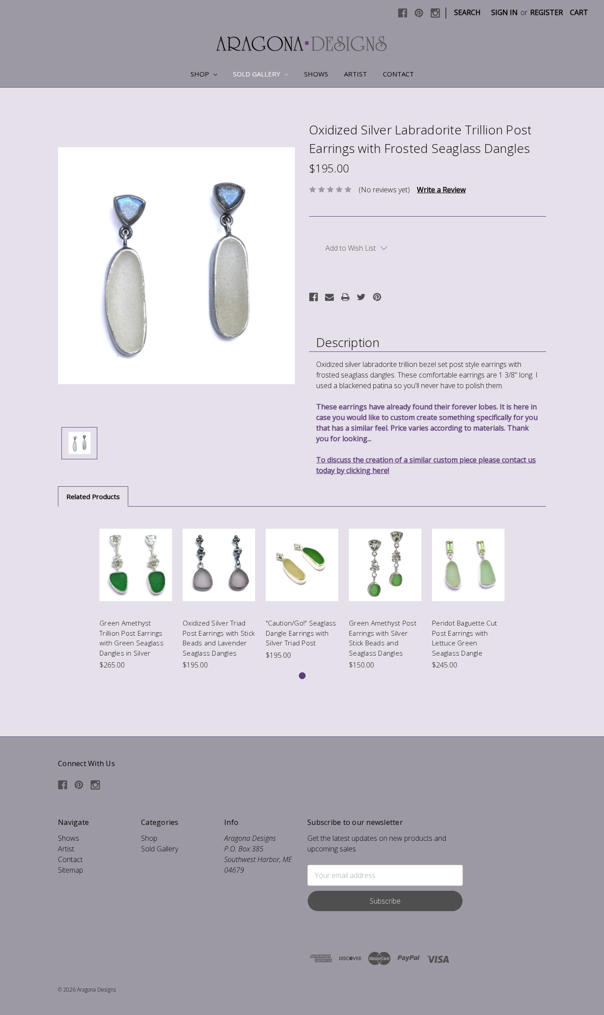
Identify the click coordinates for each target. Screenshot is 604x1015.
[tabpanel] (135, 593)
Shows (316, 73)
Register (546, 12)
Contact (398, 73)
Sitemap (70, 870)
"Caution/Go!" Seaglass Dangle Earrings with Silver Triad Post (301, 632)
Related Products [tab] (93, 496)
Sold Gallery (257, 73)
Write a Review (441, 190)
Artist (355, 73)
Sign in (504, 12)
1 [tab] (302, 675)
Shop (201, 73)
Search (467, 12)
